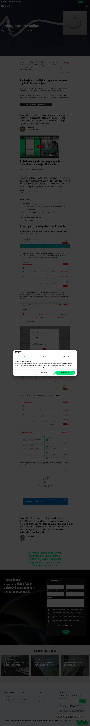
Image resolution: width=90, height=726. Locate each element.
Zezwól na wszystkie (65, 372)
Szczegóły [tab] (45, 357)
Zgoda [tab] (24, 357)
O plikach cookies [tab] (66, 357)
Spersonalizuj (44, 372)
